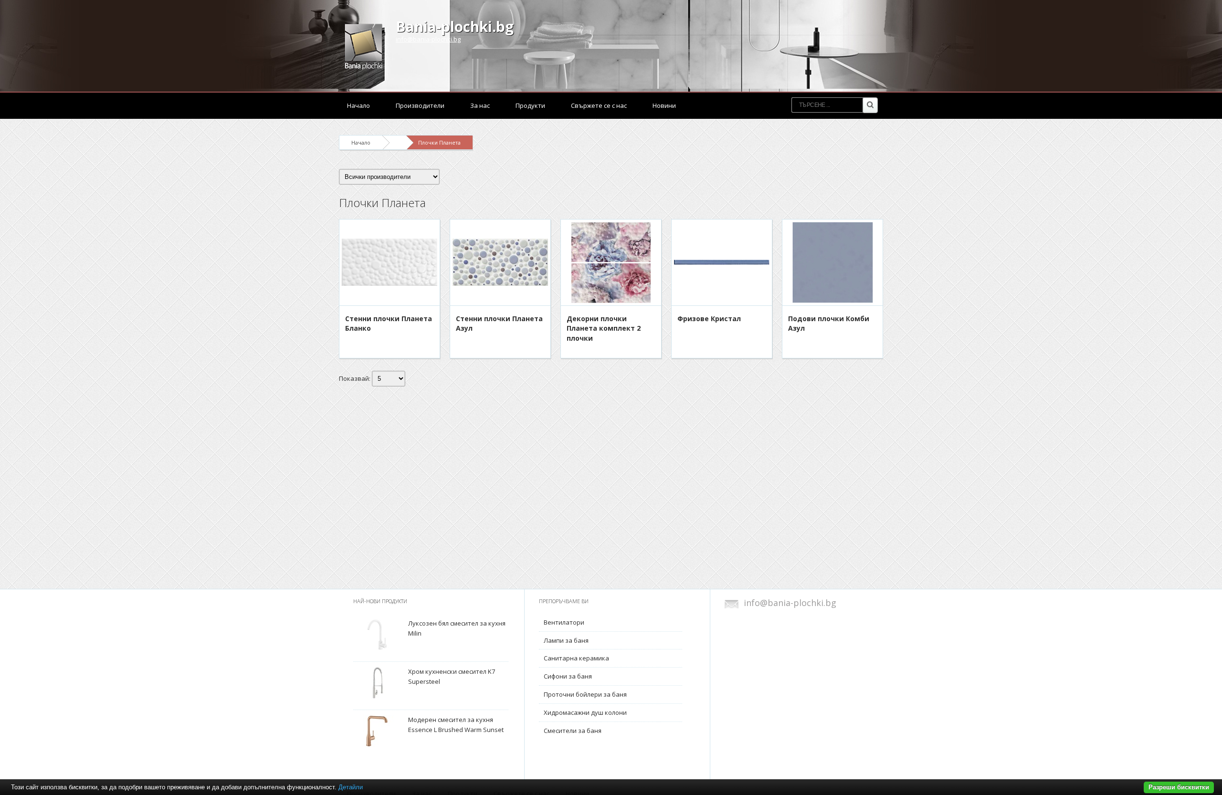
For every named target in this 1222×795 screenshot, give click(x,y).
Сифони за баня (568, 676)
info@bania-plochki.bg (428, 39)
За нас (480, 105)
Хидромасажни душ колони (585, 712)
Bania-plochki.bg (455, 26)
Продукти (530, 105)
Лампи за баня (566, 640)
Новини (664, 105)
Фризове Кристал (709, 318)
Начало (358, 105)
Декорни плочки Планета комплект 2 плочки (604, 328)
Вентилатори (564, 622)
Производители (420, 105)
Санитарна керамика (576, 658)
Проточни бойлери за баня (585, 694)
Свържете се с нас (599, 105)
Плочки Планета (439, 142)
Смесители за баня (572, 730)
